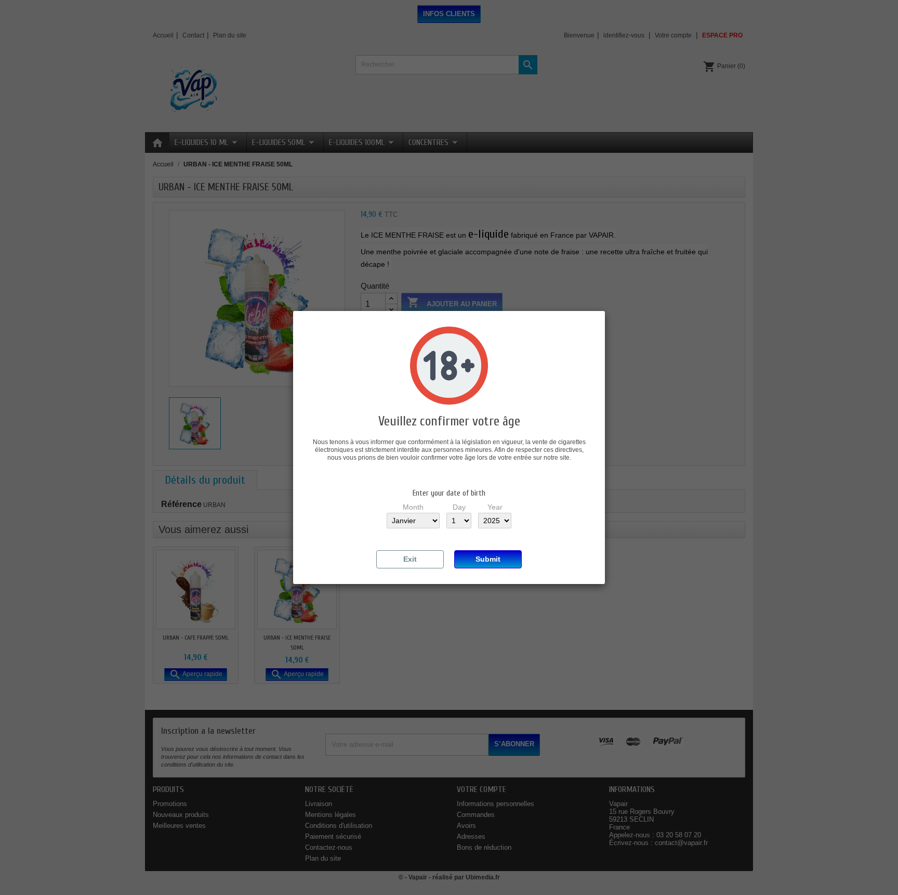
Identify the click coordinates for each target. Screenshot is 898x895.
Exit (410, 559)
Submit (488, 559)
